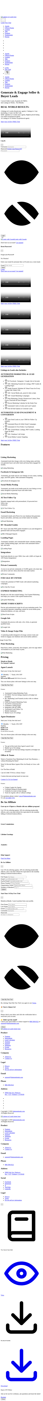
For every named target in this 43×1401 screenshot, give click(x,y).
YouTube (8, 1187)
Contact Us (8, 1058)
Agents (7, 26)
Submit (4, 889)
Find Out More (5, 858)
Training (7, 1042)
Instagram (8, 1183)
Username (4, 147)
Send (3, 267)
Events (7, 1047)
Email (2, 265)
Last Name (4, 906)
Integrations (8, 1038)
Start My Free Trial (7, 685)
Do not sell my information (13, 1069)
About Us (8, 1056)
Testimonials (9, 35)
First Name (4, 904)
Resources (8, 1049)
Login (3, 23)
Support (7, 1043)
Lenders (7, 29)
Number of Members (7, 887)
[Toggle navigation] (3, 20)
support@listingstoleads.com (10, 1023)
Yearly (16, 674)
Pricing (7, 37)
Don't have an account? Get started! (12, 271)
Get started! (19, 243)
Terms (34, 1003)
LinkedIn (8, 1189)
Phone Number (5, 883)
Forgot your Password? (14, 149)
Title (6, 31)
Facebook (8, 1182)
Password (4, 149)
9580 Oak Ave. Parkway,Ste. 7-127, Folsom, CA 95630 (14, 1093)
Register (3, 1397)
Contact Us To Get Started (9, 779)
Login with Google (20, 239)
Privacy (7, 1066)
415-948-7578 (10, 798)
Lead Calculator (10, 1040)
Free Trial (8, 23)
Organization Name (7, 885)
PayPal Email (5, 881)
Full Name (4, 877)
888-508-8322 (34, 1021)
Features (7, 33)
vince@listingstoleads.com (27, 796)
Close (3, 1027)
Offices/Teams (9, 28)
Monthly (6, 674)
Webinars (8, 1045)
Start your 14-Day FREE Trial (10, 121)
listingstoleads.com (19, 1111)
